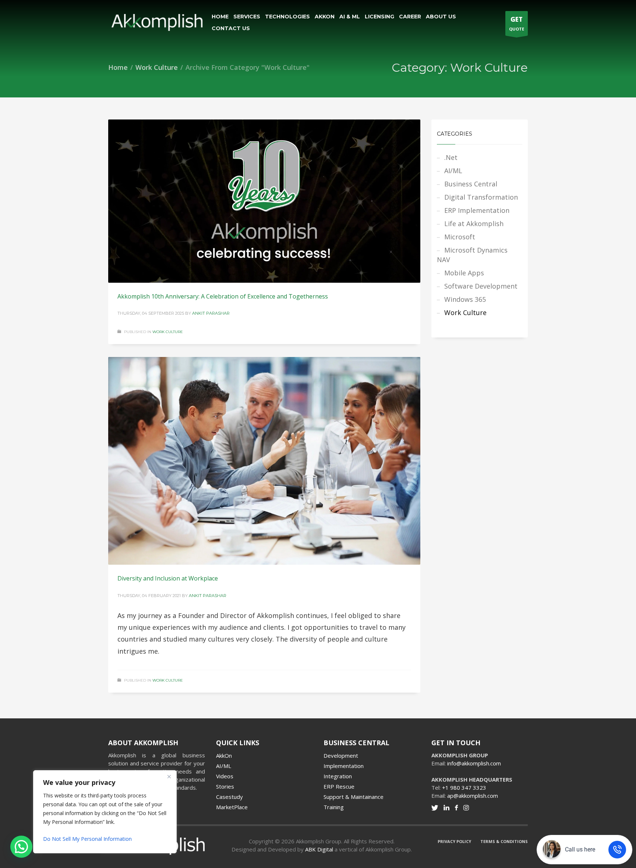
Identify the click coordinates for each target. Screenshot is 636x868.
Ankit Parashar (211, 313)
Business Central (470, 183)
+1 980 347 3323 (464, 787)
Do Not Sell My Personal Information (87, 838)
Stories (225, 786)
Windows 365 (465, 299)
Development (341, 755)
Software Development (480, 286)
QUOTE (516, 23)
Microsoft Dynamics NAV (472, 255)
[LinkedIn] (446, 807)
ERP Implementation (476, 210)
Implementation (344, 765)
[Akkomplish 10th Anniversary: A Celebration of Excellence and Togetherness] (264, 201)
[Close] (169, 776)
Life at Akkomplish (474, 223)
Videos (224, 776)
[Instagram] (466, 807)
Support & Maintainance (354, 796)
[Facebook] (456, 807)
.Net (450, 157)
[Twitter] (434, 807)
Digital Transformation (481, 197)
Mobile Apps (464, 272)
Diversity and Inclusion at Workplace (167, 578)
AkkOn (224, 755)
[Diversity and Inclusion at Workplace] (264, 461)
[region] (96, 811)
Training (334, 807)
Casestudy (229, 796)
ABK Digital (319, 849)
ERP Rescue (339, 786)
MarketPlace (232, 807)
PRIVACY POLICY (454, 841)
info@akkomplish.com (474, 763)
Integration (338, 776)
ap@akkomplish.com (472, 795)
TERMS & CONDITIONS (504, 841)
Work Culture (167, 331)
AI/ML (453, 170)
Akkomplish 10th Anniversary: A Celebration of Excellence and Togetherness (222, 296)
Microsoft (459, 236)
